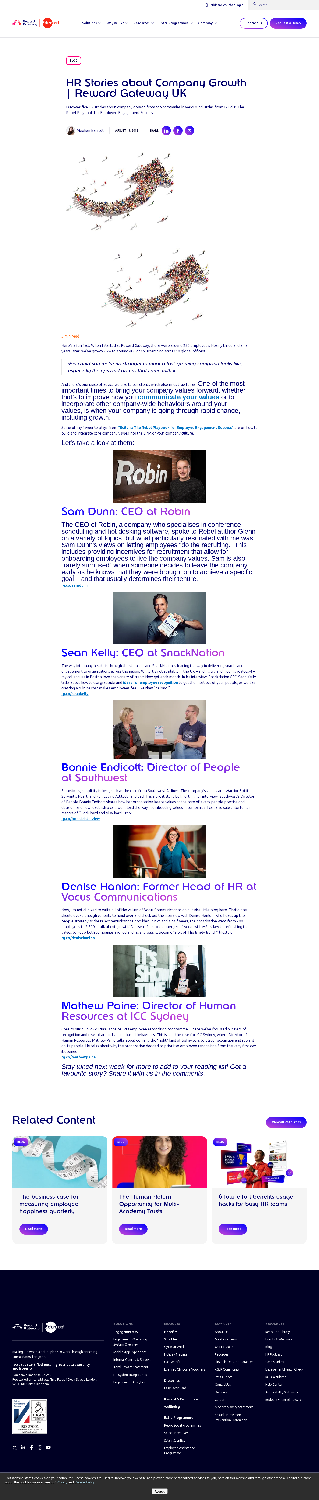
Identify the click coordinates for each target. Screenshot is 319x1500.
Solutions (89, 23)
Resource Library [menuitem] (277, 1332)
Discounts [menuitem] (172, 1381)
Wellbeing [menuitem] (172, 1407)
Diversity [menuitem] (221, 1392)
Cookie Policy (84, 1482)
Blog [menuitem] (268, 1347)
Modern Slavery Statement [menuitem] (234, 1407)
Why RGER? (115, 23)
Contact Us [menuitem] (223, 1385)
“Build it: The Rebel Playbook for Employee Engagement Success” (176, 427)
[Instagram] (40, 1447)
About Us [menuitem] (221, 1332)
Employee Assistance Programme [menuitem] (179, 1450)
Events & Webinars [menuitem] (279, 1339)
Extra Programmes (174, 23)
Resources (142, 23)
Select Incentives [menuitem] (176, 1433)
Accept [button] (160, 1491)
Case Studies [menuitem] (274, 1362)
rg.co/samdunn (74, 585)
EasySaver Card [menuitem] (175, 1388)
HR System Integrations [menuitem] (130, 1375)
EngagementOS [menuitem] (125, 1332)
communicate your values (178, 397)
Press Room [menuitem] (223, 1377)
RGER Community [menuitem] (227, 1369)
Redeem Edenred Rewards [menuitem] (284, 1400)
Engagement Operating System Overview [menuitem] (130, 1342)
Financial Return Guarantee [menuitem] (234, 1362)
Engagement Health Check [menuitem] (284, 1369)
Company (205, 23)
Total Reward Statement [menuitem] (130, 1367)
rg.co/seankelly (75, 694)
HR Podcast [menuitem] (273, 1355)
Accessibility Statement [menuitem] (282, 1392)
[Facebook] (31, 1447)
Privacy (62, 1482)
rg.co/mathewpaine (78, 1057)
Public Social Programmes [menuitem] (182, 1425)
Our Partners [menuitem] (224, 1347)
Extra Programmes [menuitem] (178, 1418)
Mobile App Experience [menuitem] (130, 1352)
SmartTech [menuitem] (172, 1339)
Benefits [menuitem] (170, 1332)
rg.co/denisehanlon (78, 938)
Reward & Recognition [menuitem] (181, 1399)
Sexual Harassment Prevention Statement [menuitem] (231, 1417)
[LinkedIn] (23, 1447)
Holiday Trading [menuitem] (175, 1355)
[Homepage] (35, 23)
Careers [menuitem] (220, 1400)
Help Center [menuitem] (274, 1385)
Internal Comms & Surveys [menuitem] (132, 1360)
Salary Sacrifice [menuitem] (174, 1441)
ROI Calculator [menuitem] (275, 1377)
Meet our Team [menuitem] (226, 1339)
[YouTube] (48, 1447)
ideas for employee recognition (150, 682)
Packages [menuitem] (222, 1355)
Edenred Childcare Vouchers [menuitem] (184, 1369)
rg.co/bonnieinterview (80, 819)
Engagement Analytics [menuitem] (129, 1382)
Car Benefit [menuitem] (172, 1362)
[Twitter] (14, 1447)
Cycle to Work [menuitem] (174, 1347)
